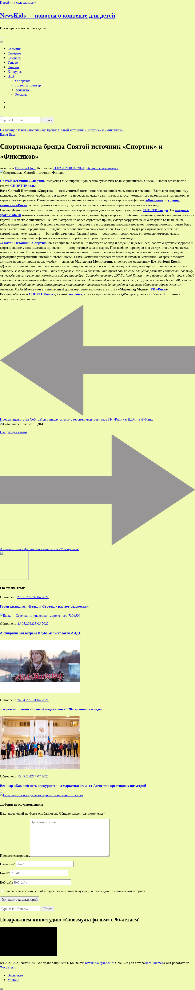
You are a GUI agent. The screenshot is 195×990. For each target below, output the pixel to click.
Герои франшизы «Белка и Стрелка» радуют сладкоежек (44, 606)
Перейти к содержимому (18, 2)
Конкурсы (15, 71)
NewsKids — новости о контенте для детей (57, 15)
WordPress (7, 967)
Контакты (22, 89)
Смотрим (14, 53)
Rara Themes (154, 962)
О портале (22, 80)
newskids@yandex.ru (99, 962)
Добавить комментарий (101, 168)
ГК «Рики (158, 289)
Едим (4, 134)
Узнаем (13, 62)
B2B (11, 76)
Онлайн (13, 67)
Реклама (21, 94)
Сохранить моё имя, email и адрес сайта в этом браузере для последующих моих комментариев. (75, 890)
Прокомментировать (15, 855)
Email (5, 873)
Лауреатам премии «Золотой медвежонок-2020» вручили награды (51, 709)
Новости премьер (28, 85)
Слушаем (14, 57)
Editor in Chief (25, 168)
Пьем (12, 134)
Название (8, 864)
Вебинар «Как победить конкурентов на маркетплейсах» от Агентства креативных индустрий (73, 785)
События (14, 48)
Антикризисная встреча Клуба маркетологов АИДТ (40, 632)
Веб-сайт (6, 882)
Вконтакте (15, 975)
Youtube (13, 979)
